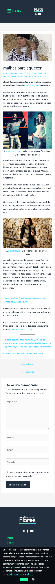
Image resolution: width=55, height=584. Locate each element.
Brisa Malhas (14, 251)
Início (10, 537)
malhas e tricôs (31, 85)
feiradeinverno (24, 76)
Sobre (10, 543)
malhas (43, 76)
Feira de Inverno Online (21, 329)
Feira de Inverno (16, 73)
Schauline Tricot (13, 151)
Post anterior (27, 364)
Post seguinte (27, 372)
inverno (35, 76)
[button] (23, 531)
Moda (6, 73)
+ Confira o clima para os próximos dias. (23, 353)
